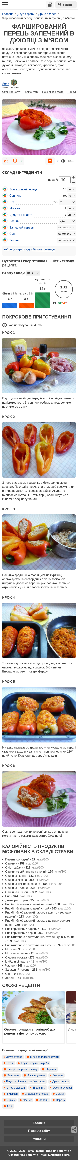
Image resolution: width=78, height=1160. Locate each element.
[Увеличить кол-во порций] (73, 177)
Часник (27, 1100)
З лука (60, 1093)
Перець (60, 1100)
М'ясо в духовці (15, 1087)
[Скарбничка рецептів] (50, 4)
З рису (11, 1100)
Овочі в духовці (62, 1087)
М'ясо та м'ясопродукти (44, 1057)
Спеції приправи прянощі (22, 1069)
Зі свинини (39, 1087)
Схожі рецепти (11, 91)
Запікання (13, 1075)
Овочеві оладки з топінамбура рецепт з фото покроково (29, 1031)
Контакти (39, 1138)
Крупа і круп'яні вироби (35, 1063)
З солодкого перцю (36, 1093)
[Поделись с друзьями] (74, 1129)
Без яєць (57, 1075)
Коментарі (31, 91)
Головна (39, 1123)
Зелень (43, 1100)
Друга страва (14, 1057)
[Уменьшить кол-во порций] (73, 182)
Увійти (67, 4)
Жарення (51, 1069)
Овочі (10, 1063)
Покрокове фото (53, 91)
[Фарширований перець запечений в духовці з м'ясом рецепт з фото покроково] (39, 127)
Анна (5, 83)
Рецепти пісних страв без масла (25, 1081)
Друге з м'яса (60, 1081)
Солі (10, 1106)
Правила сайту (39, 1130)
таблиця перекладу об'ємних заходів (29, 249)
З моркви (12, 1093)
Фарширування (36, 1075)
